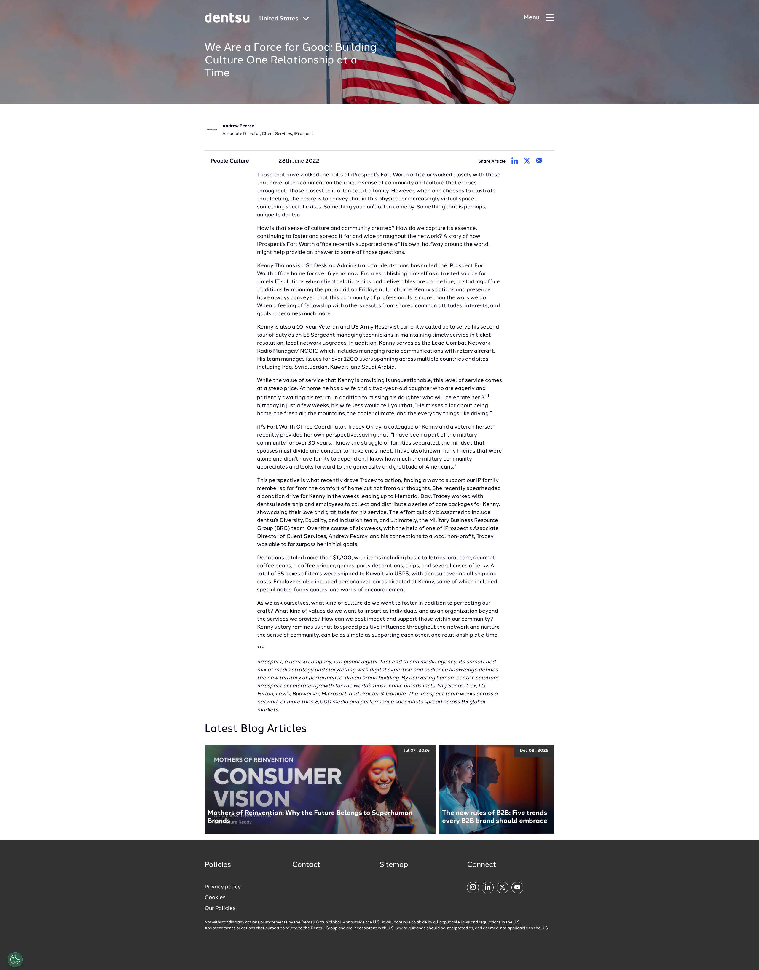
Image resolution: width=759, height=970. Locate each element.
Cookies (215, 897)
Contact (306, 865)
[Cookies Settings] (15, 959)
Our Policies (220, 908)
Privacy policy (223, 887)
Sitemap (394, 865)
